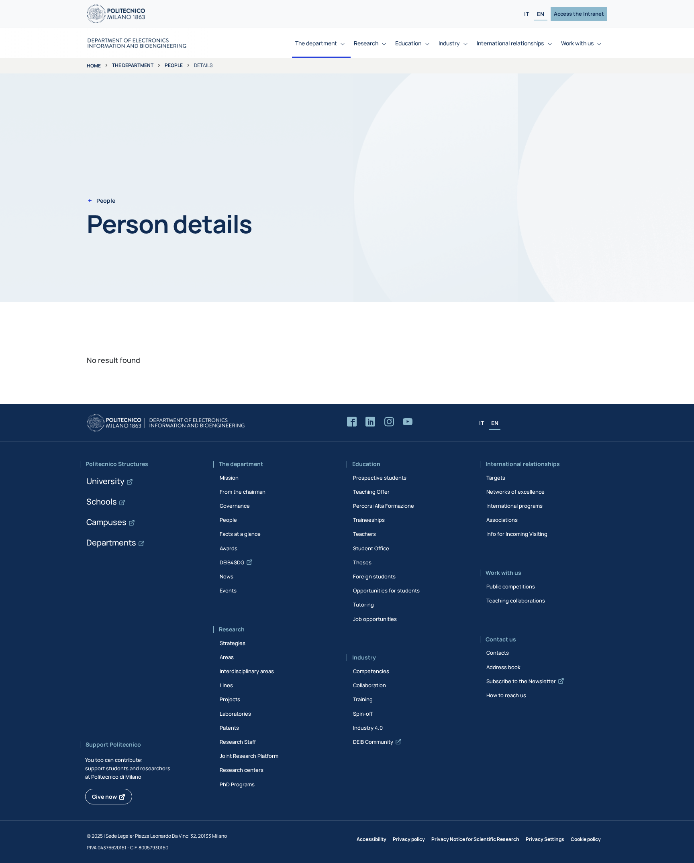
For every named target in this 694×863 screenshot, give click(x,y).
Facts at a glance (240, 533)
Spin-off (363, 713)
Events (228, 590)
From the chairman (242, 491)
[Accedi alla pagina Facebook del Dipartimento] (352, 422)
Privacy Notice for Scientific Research (475, 839)
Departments (111, 542)
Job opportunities (375, 619)
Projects (230, 699)
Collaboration (369, 685)
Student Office (371, 548)
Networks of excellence (515, 491)
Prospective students (379, 477)
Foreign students (374, 576)
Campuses (106, 522)
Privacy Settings (545, 839)
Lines (226, 685)
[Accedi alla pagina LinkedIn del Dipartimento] (370, 422)
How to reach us (506, 695)
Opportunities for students (386, 590)
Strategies (232, 643)
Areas (227, 657)
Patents (229, 727)
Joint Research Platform (249, 755)
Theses (362, 562)
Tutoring (363, 604)
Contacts (497, 652)
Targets (495, 477)
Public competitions (510, 586)
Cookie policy (586, 839)
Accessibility (371, 839)
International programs (514, 505)
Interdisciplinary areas (247, 671)
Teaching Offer (371, 491)
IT (526, 14)
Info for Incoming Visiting (516, 533)
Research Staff (238, 741)
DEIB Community (373, 741)
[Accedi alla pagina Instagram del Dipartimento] (389, 422)
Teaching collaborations (515, 600)
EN (540, 14)
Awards (228, 548)
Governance (235, 505)
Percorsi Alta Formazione (383, 505)
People (174, 65)
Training (363, 699)
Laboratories (235, 713)
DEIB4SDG (232, 562)
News (226, 576)
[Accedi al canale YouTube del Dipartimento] (407, 422)
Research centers (241, 769)
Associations (502, 519)
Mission (229, 477)
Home (94, 65)
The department (132, 65)
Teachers (364, 533)
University (105, 481)
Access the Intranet (579, 13)
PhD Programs (237, 784)
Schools (101, 501)
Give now (104, 796)
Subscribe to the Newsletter (521, 681)
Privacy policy (409, 839)
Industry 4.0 (368, 727)
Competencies (371, 671)
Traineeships (369, 519)
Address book (503, 667)
